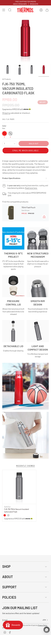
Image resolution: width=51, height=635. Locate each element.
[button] (25, 150)
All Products (6, 79)
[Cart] (47, 10)
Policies (9, 597)
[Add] (44, 216)
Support (9, 587)
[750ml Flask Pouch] (10, 212)
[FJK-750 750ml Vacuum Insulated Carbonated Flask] (19, 487)
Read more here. (31, 188)
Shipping (6, 113)
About (7, 577)
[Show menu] (4, 10)
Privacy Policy (42, 625)
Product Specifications (11, 178)
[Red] (5, 515)
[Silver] (8, 515)
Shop (6, 566)
